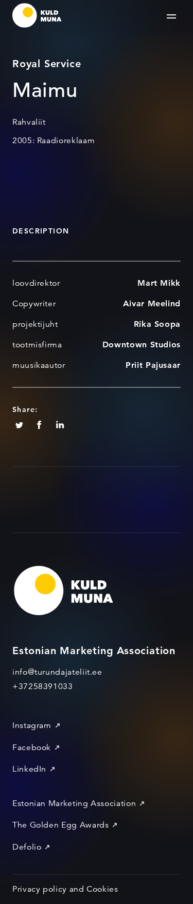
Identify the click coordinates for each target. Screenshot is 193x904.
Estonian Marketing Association (74, 803)
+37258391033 (42, 686)
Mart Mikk (159, 283)
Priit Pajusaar (153, 365)
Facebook (31, 747)
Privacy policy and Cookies (65, 889)
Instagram (31, 725)
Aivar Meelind (152, 303)
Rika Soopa (157, 324)
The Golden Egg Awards (60, 825)
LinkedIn (29, 769)
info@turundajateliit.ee (57, 672)
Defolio (26, 847)
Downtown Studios (141, 344)
